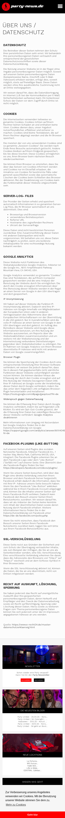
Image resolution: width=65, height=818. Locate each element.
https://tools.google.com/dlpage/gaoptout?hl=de (30, 394)
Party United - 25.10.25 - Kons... (32, 724)
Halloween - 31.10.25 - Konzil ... (32, 721)
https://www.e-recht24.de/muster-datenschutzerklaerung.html (27, 626)
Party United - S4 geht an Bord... (32, 726)
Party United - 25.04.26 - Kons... (33, 717)
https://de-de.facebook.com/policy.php (25, 515)
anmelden (26, 680)
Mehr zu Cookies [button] (16, 804)
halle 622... (33, 766)
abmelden (39, 680)
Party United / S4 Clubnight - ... (32, 719)
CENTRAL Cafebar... (33, 770)
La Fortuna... (32, 761)
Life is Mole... (32, 768)
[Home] (23, 10)
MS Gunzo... (32, 763)
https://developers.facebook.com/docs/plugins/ (30, 467)
